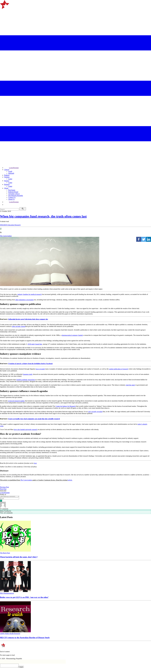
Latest (10, 179)
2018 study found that (35, 344)
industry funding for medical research (29, 294)
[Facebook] (138, 239)
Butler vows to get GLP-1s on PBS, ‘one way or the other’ (24, 597)
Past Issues (11, 190)
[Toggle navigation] (2, 11)
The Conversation (6, 236)
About (6, 188)
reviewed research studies (16, 401)
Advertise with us (14, 194)
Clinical (6, 169)
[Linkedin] (148, 239)
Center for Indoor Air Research (66, 406)
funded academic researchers (25, 380)
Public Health (9, 633)
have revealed (40, 369)
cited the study (130, 385)
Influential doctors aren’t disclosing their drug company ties (28, 319)
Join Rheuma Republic (15, 195)
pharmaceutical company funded (72, 335)
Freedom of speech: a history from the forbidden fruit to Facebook (30, 363)
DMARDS (4, 225)
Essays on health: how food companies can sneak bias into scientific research (34, 419)
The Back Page (5, 553)
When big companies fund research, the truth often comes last (43, 216)
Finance (6, 181)
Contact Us (12, 197)
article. (69, 480)
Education (11, 225)
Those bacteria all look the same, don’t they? (19, 557)
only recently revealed (95, 411)
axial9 (10, 171)
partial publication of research (118, 369)
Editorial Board (13, 192)
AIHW (2, 633)
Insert (21, 667)
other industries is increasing (24, 300)
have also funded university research (25, 429)
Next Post (3, 489)
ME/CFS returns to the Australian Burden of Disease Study (25, 637)
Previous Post (4, 487)
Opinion (6, 177)
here (35, 463)
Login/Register (14, 168)
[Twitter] (143, 239)
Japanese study (28, 374)
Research (18, 225)
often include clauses (18, 326)
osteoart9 (11, 173)
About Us (11, 199)
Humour (7, 184)
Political (6, 175)
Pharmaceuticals (8, 593)
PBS (1, 593)
